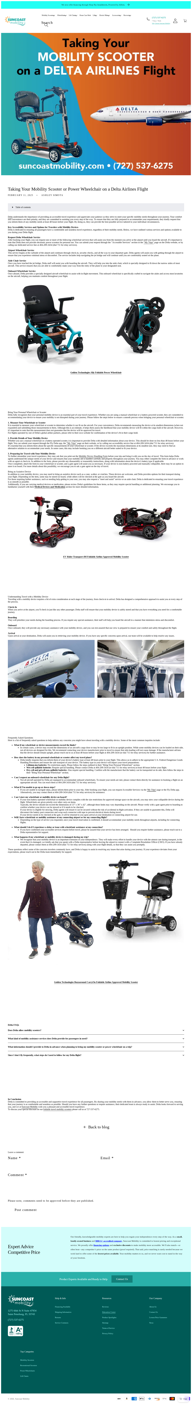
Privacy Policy (107, 1333)
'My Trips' (151, 790)
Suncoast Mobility (30, 1107)
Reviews (105, 1307)
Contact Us (122, 1279)
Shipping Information (63, 1312)
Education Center (109, 1312)
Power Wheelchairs (27, 1371)
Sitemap (105, 1323)
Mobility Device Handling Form (93, 456)
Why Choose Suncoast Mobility (161, 23)
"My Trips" (149, 242)
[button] (185, 21)
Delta (10, 217)
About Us (152, 1307)
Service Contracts (61, 1323)
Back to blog (98, 1127)
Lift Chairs (24, 1376)
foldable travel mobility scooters (57, 1109)
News (151, 1323)
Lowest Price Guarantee (158, 1317)
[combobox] (87, 25)
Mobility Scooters (27, 1360)
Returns (58, 1317)
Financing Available (62, 1307)
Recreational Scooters (28, 1365)
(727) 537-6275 (159, 17)
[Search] (46, 25)
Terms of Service (108, 1328)
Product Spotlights (109, 1317)
